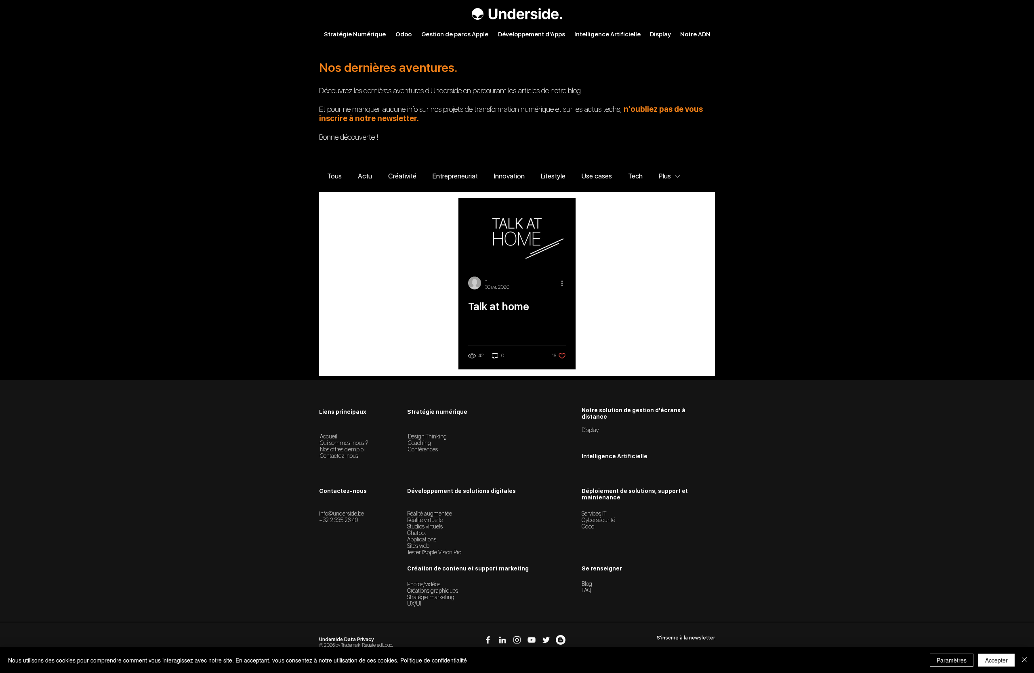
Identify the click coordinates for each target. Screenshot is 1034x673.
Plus (665, 176)
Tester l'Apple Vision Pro (434, 552)
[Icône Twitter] (546, 640)
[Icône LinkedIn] (502, 640)
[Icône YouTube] (531, 640)
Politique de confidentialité (433, 660)
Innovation (509, 176)
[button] (686, 638)
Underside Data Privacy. (346, 639)
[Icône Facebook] (488, 640)
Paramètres (952, 660)
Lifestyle (553, 176)
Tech (635, 176)
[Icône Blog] (560, 640)
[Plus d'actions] (565, 283)
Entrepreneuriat (455, 176)
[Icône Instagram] (517, 640)
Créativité (402, 176)
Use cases (597, 176)
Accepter (996, 660)
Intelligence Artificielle (614, 456)
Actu (365, 176)
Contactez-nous (339, 456)
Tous (334, 176)
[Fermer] (1024, 660)
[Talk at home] (517, 231)
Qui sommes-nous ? (344, 443)
